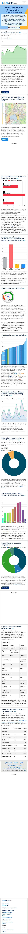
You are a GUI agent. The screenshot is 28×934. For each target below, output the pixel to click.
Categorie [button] (5, 642)
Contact (4, 931)
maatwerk (5, 532)
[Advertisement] (14, 159)
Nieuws (4, 923)
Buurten (4, 139)
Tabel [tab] (10, 38)
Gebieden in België (7, 912)
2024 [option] (6, 448)
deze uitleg (20, 316)
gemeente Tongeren (17, 584)
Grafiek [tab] (4, 38)
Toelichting (5, 92)
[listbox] (6, 448)
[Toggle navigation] (24, 2)
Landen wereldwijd (7, 917)
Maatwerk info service (7, 930)
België (12, 226)
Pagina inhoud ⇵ (15, 27)
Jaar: (2, 448)
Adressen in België (6, 914)
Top (25, 770)
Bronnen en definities (7, 922)
